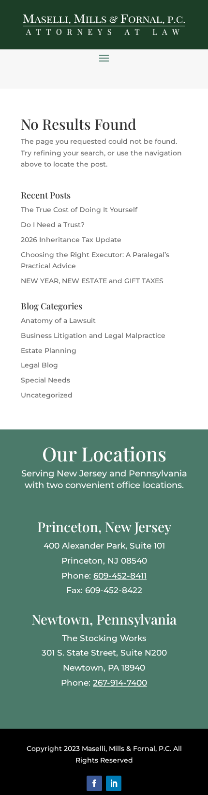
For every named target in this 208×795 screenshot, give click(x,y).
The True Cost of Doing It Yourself (79, 209)
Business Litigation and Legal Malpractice (93, 335)
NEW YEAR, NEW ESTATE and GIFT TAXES (92, 280)
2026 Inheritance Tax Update (71, 239)
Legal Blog (39, 365)
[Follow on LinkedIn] (113, 783)
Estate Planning (48, 350)
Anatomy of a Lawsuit (58, 320)
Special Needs (45, 380)
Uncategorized (47, 395)
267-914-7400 (120, 683)
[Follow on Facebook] (94, 783)
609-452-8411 (120, 576)
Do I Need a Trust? (53, 224)
